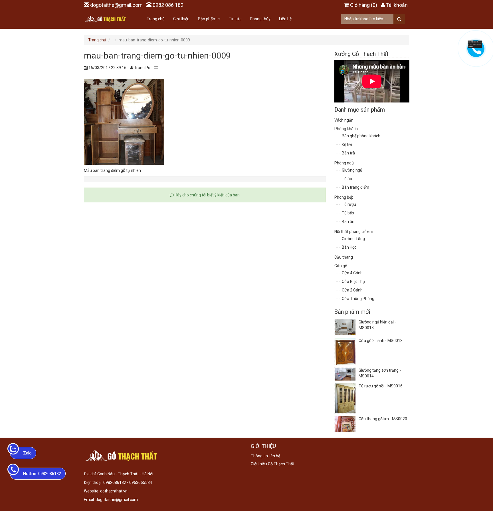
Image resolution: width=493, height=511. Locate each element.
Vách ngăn (343, 120)
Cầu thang (343, 257)
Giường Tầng (353, 238)
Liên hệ (285, 19)
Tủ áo (347, 178)
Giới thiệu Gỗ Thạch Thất (272, 464)
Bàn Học (349, 247)
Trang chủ (156, 19)
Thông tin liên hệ (265, 456)
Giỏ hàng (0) (363, 5)
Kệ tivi (347, 144)
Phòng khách (346, 128)
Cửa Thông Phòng (358, 298)
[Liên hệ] (475, 43)
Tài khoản (397, 5)
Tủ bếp (348, 213)
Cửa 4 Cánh (352, 273)
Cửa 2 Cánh (352, 290)
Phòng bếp (343, 197)
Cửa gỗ (340, 265)
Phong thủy (260, 19)
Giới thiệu (181, 19)
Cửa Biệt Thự (353, 281)
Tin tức (235, 19)
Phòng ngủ (344, 163)
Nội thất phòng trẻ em (353, 231)
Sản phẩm (207, 19)
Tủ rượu (349, 204)
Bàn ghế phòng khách (361, 136)
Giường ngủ (352, 170)
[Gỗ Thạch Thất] (105, 19)
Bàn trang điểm (355, 187)
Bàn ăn (348, 221)
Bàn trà (348, 153)
